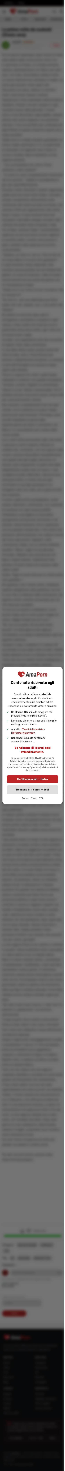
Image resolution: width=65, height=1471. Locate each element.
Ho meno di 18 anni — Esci (32, 789)
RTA (41, 798)
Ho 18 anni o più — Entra (32, 779)
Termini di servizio (33, 729)
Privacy (34, 798)
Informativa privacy (23, 733)
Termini (25, 798)
